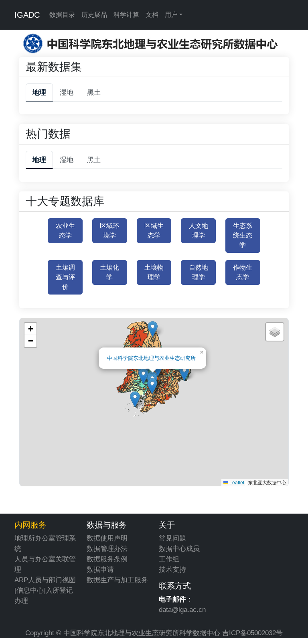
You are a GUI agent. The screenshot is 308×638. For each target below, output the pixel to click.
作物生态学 (242, 272)
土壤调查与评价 (65, 277)
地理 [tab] (39, 92)
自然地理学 (198, 272)
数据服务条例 (107, 559)
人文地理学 (198, 230)
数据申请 (100, 569)
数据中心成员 (179, 549)
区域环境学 (109, 230)
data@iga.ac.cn (182, 609)
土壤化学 (109, 272)
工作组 (169, 559)
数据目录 (62, 14)
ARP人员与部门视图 (45, 580)
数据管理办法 (107, 549)
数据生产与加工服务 (117, 580)
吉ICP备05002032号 (252, 633)
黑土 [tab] (94, 92)
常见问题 (172, 538)
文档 (152, 14)
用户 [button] (171, 14)
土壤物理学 (154, 272)
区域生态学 (154, 230)
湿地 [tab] (66, 92)
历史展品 (94, 14)
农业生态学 (65, 230)
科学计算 (126, 14)
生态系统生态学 (242, 235)
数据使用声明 (107, 538)
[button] (143, 376)
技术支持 (172, 569)
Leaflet (236, 482)
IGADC (27, 14)
